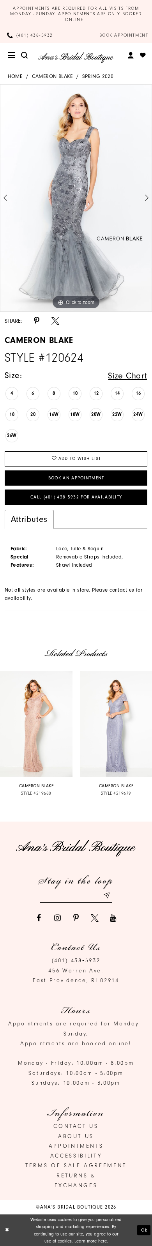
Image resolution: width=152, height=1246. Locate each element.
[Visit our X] (95, 918)
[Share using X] (55, 321)
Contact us (75, 1126)
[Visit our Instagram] (57, 918)
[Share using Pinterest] (37, 321)
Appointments (76, 1146)
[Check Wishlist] (143, 55)
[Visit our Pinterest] (76, 918)
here (102, 1241)
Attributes (29, 519)
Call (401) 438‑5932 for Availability (76, 497)
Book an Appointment (76, 478)
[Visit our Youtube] (113, 918)
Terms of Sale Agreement (76, 1165)
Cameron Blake (52, 76)
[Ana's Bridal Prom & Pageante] (76, 57)
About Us (76, 1136)
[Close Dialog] (7, 1230)
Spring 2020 (98, 76)
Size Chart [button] (127, 375)
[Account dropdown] (131, 55)
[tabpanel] (76, 198)
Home (15, 76)
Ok (144, 1230)
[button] (12, 55)
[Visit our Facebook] (38, 918)
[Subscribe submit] (106, 895)
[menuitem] (12, 55)
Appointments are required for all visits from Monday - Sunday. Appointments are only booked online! (75, 14)
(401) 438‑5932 (76, 960)
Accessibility (76, 1155)
